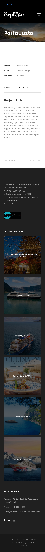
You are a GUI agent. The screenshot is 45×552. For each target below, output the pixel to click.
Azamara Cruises (23, 295)
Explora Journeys (23, 416)
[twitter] (7, 4)
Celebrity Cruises (22, 336)
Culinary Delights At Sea (22, 376)
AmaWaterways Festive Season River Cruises (22, 255)
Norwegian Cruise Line (23, 459)
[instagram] (11, 4)
